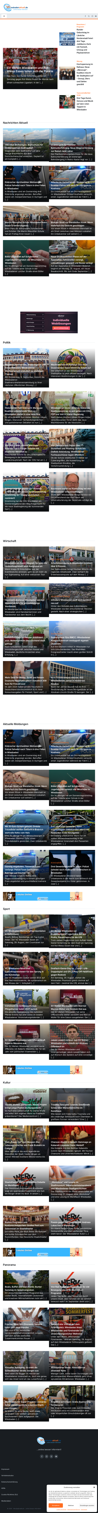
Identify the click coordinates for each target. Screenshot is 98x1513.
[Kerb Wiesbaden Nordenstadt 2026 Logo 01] (67, 33)
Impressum (84, 1509)
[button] (94, 1487)
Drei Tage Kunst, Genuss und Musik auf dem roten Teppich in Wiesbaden (85, 104)
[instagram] (92, 16)
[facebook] (85, 16)
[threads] (51, 1456)
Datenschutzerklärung (73, 1509)
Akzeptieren (55, 1505)
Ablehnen (71, 1505)
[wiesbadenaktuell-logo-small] (15, 5)
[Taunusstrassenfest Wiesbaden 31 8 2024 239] (67, 96)
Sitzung (79, 61)
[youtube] (96, 16)
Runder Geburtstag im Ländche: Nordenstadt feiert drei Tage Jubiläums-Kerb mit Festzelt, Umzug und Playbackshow (85, 41)
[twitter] (89, 16)
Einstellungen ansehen (87, 1505)
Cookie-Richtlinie (61, 1509)
